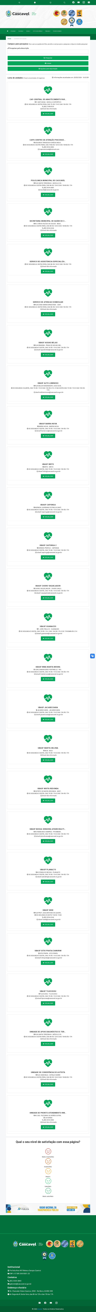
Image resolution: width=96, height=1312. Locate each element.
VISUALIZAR (48, 114)
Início (9, 38)
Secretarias (20, 31)
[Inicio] (7, 31)
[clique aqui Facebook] (45, 1303)
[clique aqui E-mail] (40, 1303)
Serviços (28, 31)
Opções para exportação (48, 69)
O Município (13, 31)
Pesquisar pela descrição (19, 48)
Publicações (47, 31)
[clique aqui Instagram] (56, 1303)
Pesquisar (48, 58)
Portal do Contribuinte (57, 31)
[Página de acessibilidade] (50, 2)
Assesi (39, 1309)
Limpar (48, 63)
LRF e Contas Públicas (37, 31)
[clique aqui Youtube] (51, 1303)
